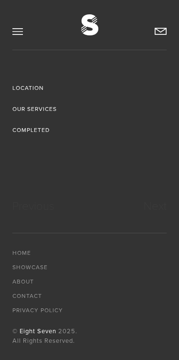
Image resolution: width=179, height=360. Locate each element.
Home (21, 253)
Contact (27, 296)
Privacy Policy (37, 310)
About (23, 281)
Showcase (30, 267)
